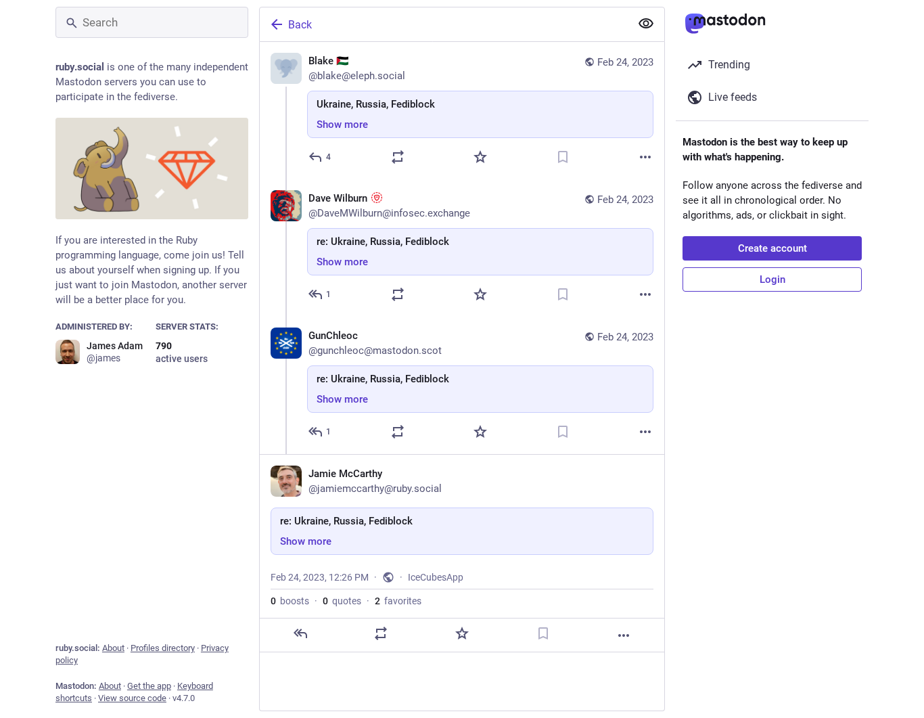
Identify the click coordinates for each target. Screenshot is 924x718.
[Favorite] (480, 157)
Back (300, 24)
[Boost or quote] (398, 157)
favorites (398, 601)
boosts (290, 601)
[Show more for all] (646, 23)
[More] (645, 157)
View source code (132, 698)
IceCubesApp (435, 577)
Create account (772, 248)
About (113, 648)
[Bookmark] (563, 157)
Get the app (149, 686)
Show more (342, 124)
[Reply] (300, 633)
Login (772, 279)
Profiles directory (163, 648)
